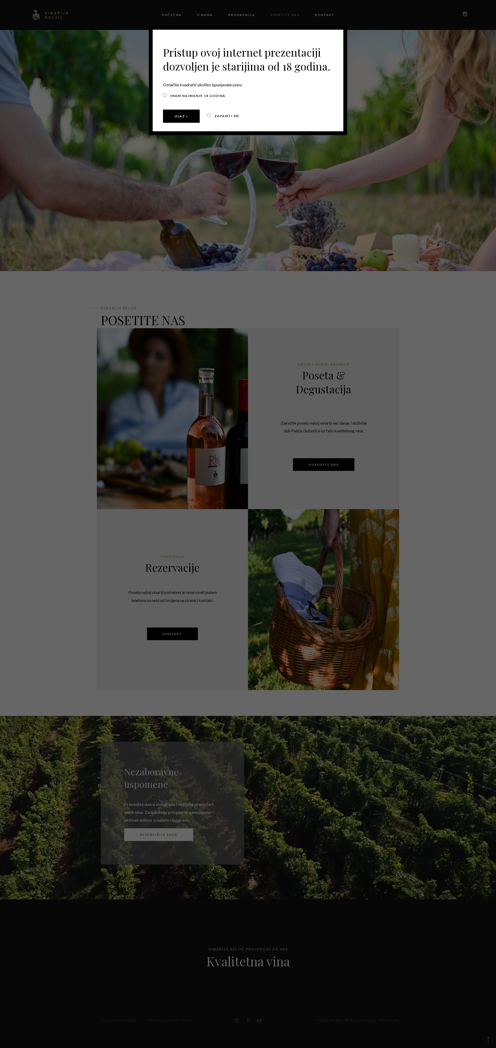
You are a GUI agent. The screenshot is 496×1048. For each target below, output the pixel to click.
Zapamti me (226, 116)
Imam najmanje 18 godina (197, 96)
